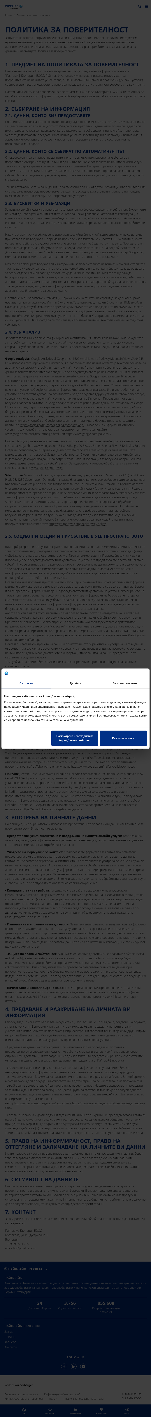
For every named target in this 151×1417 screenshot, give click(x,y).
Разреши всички (123, 738)
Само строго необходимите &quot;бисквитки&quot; (74, 738)
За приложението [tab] (125, 683)
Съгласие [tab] (26, 683)
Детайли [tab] (75, 683)
